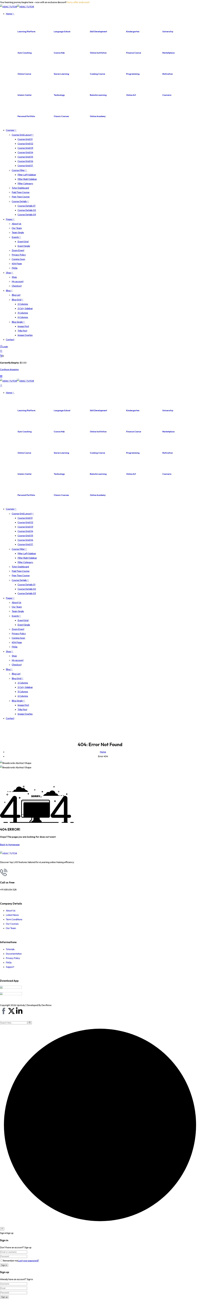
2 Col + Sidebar (25, 308)
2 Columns (23, 304)
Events (15, 237)
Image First (23, 326)
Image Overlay (25, 335)
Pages (9, 219)
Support (10, 966)
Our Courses (12, 923)
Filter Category (25, 183)
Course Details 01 (26, 205)
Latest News (12, 914)
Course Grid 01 (25, 139)
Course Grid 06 (25, 161)
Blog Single (17, 321)
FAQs (14, 267)
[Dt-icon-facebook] (3, 1011)
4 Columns (23, 317)
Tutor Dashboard (20, 187)
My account (17, 281)
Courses (10, 130)
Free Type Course (21, 196)
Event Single (24, 245)
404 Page (17, 263)
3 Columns (23, 312)
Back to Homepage (10, 844)
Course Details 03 (27, 214)
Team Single (18, 232)
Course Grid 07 (25, 165)
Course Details (19, 201)
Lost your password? (28, 1260)
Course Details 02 (27, 210)
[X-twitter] (11, 1011)
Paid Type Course (20, 192)
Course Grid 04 (25, 152)
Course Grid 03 (25, 148)
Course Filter (18, 170)
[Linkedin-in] (19, 1011)
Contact (10, 339)
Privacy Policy (19, 254)
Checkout (17, 285)
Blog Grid (16, 299)
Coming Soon (18, 259)
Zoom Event (18, 250)
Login (5, 346)
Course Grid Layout (21, 134)
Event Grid (23, 241)
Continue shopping (9, 369)
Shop (8, 272)
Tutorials (10, 949)
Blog (8, 290)
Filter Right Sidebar (27, 179)
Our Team (17, 228)
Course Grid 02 (25, 143)
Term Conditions (14, 919)
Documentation (14, 953)
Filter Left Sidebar (27, 174)
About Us (16, 223)
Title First (22, 330)
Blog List (16, 294)
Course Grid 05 (25, 156)
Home (9, 13)
